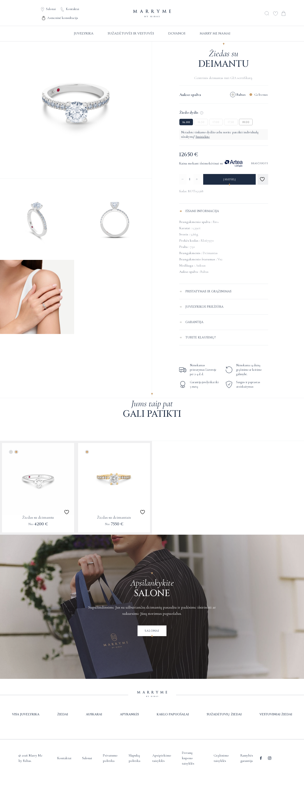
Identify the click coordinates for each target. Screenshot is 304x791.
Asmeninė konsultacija (62, 18)
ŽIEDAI (62, 714)
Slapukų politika (134, 758)
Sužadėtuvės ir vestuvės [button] (131, 33)
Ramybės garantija (246, 758)
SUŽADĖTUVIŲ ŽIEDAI (224, 714)
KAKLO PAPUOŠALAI (173, 714)
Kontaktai (72, 9)
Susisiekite (203, 137)
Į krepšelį (229, 179)
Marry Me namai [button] (215, 33)
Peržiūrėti (38, 527)
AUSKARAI (94, 714)
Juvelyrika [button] (83, 33)
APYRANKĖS (129, 714)
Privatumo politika (110, 758)
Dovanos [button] (176, 33)
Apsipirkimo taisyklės (161, 758)
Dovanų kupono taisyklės (188, 758)
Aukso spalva (190, 94)
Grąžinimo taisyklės (221, 758)
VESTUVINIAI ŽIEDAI (275, 714)
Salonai (51, 9)
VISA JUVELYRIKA (25, 714)
